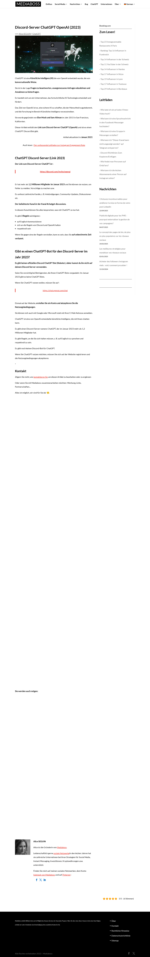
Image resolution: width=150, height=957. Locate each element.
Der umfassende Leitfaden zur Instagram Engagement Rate (59, 145)
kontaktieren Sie (41, 377)
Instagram (20, 457)
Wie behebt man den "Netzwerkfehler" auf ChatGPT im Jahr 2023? (46, 751)
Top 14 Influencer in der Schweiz (115, 59)
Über (117, 4)
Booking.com (105, 25)
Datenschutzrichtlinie (120, 935)
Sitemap (115, 940)
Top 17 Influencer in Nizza (112, 74)
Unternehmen (106, 4)
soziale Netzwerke (61, 853)
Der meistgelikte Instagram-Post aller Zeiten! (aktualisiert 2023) (44, 522)
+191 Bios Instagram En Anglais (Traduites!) (36, 451)
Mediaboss (62, 847)
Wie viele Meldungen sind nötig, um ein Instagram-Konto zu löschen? (47, 664)
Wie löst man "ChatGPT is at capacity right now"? (38, 822)
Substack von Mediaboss (44, 874)
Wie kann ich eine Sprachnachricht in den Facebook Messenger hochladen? (115, 122)
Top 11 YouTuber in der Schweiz (114, 64)
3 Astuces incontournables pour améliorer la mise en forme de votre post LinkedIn (114, 203)
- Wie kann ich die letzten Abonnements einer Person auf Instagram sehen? (113, 174)
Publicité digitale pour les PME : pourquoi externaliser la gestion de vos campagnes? (114, 219)
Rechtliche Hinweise (120, 930)
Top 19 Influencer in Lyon (112, 79)
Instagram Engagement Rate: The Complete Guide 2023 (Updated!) (46, 593)
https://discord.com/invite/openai (55, 171)
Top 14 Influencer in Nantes (113, 69)
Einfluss (49, 4)
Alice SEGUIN (25, 33)
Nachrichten (75, 4)
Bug (86, 4)
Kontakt (115, 926)
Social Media (60, 4)
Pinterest (66, 874)
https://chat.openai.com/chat (55, 290)
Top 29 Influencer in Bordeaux (114, 89)
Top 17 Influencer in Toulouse (113, 84)
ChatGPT (94, 4)
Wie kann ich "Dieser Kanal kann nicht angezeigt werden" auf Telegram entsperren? (114, 144)
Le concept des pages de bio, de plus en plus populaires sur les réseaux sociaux (115, 236)
